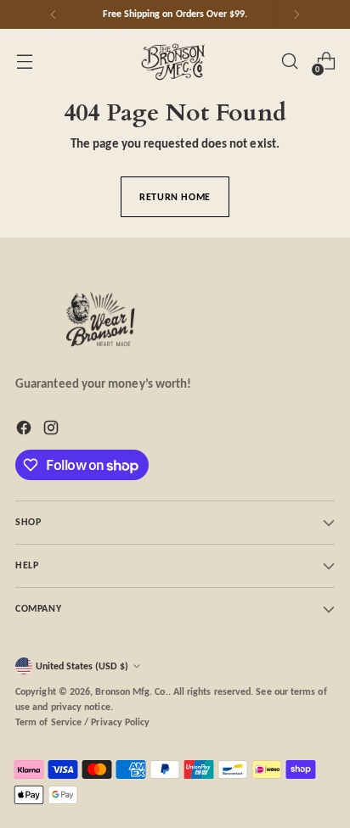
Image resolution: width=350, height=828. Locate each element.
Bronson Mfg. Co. (131, 691)
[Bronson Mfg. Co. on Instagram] (52, 430)
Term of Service (48, 722)
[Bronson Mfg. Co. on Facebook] (25, 430)
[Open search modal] (289, 61)
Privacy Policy (120, 722)
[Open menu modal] (24, 61)
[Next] (296, 14)
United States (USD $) (82, 666)
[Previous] (53, 14)
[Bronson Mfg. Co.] (175, 61)
